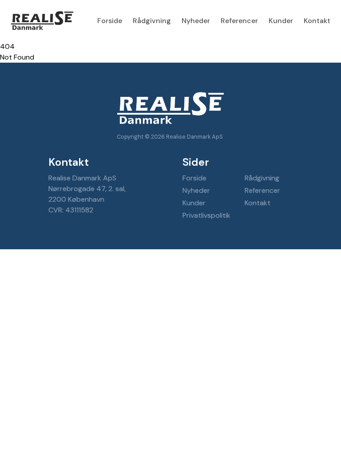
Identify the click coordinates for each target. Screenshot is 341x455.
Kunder (281, 20)
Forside (109, 20)
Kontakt (317, 20)
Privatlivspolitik (206, 215)
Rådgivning (152, 20)
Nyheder (196, 20)
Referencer (239, 20)
